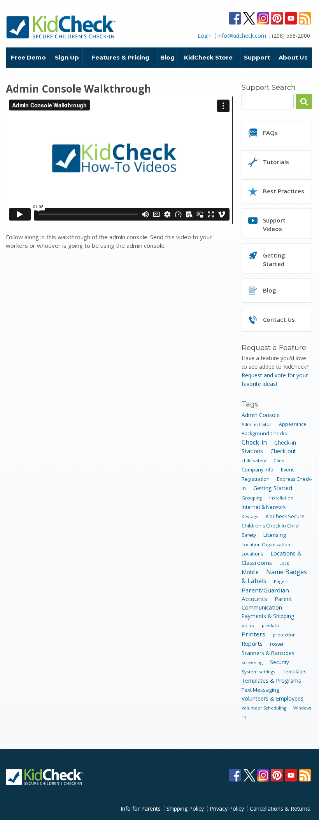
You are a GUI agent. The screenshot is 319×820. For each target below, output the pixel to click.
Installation (281, 498)
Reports (252, 643)
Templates (294, 671)
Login (205, 35)
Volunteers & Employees (272, 698)
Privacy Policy (227, 808)
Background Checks (264, 433)
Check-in (254, 442)
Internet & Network (264, 507)
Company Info (257, 469)
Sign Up (67, 57)
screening (252, 662)
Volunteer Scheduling (264, 708)
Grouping (252, 498)
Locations (252, 553)
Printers (253, 634)
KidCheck (61, 27)
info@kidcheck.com (241, 35)
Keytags (250, 516)
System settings (258, 672)
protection (284, 635)
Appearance (292, 424)
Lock (284, 563)
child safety (254, 460)
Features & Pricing (120, 57)
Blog (167, 57)
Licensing (274, 534)
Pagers (281, 581)
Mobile (250, 572)
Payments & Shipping (268, 616)
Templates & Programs (271, 680)
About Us (293, 57)
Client (279, 460)
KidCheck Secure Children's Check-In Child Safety (273, 525)
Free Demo (28, 57)
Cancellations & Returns (280, 808)
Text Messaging (260, 689)
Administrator (257, 424)
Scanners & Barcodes (268, 653)
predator (271, 625)
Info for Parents (141, 808)
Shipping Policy (185, 808)
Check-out (283, 451)
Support (257, 57)
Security (279, 662)
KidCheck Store (208, 57)
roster (277, 644)
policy (248, 625)
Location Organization (266, 544)
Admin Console (261, 415)
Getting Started (272, 488)
